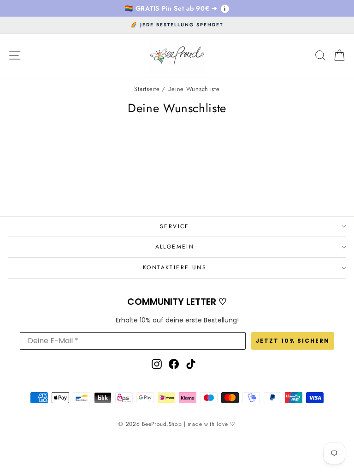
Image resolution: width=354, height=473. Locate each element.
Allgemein (175, 247)
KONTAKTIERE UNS (174, 267)
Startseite (146, 89)
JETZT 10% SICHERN (293, 341)
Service (174, 226)
